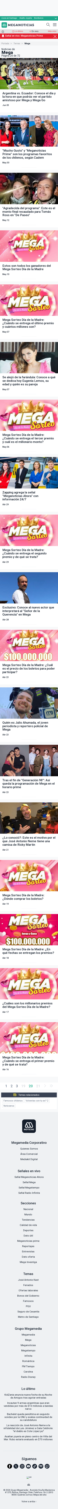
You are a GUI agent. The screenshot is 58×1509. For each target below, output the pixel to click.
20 (31, 1086)
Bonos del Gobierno (28, 1295)
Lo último (19, 31)
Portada (5, 43)
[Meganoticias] (29, 1126)
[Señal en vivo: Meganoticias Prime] (29, 39)
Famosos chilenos (13, 1100)
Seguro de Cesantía (28, 1311)
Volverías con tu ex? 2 (37, 1100)
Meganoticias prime (28, 1240)
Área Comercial (29, 1153)
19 (23, 1086)
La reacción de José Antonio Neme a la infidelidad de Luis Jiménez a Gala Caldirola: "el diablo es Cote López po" (28, 1428)
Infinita (28, 1355)
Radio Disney (28, 1376)
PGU (28, 1306)
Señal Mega (29, 1182)
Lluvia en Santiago (9, 18)
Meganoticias (28, 1345)
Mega (28, 1339)
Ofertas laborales (28, 1290)
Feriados (28, 1285)
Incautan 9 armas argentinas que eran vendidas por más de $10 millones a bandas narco (28, 1405)
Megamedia (28, 1334)
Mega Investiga (28, 1262)
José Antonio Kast (28, 1279)
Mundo (28, 1214)
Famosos (28, 1301)
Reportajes (28, 1246)
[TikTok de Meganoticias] (34, 1467)
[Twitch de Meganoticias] (47, 1467)
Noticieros (8, 1105)
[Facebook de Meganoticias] (9, 1467)
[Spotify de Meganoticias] (41, 1467)
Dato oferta (28, 1256)
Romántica (28, 1361)
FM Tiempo (28, 1366)
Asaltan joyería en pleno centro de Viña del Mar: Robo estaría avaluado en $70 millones (28, 1438)
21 (38, 1086)
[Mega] (29, 1484)
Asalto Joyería (25, 18)
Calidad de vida (28, 1225)
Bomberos (38, 18)
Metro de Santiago (28, 1316)
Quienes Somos (29, 1148)
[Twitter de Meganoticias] (16, 1467)
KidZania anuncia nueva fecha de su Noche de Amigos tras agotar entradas (28, 1396)
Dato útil (28, 1235)
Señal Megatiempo (29, 1187)
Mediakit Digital (29, 1159)
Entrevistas (28, 1251)
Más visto (52, 31)
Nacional (28, 1209)
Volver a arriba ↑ (29, 1501)
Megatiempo (28, 1350)
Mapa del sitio (40, 1495)
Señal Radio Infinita (29, 1192)
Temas (17, 43)
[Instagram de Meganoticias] (22, 1467)
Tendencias (28, 1219)
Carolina (28, 1371)
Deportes (28, 1230)
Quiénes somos (25, 1495)
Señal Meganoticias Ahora (29, 1177)
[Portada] (2, 32)
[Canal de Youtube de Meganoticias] (28, 1467)
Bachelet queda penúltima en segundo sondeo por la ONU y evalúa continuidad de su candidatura (28, 1417)
